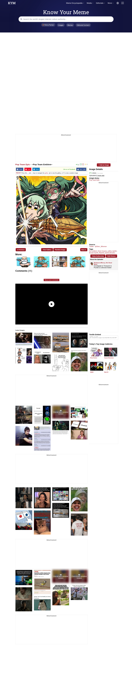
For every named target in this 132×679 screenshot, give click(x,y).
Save (28, 169)
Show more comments (51, 280)
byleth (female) (110, 253)
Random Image (60, 250)
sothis (110, 251)
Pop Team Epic (22, 164)
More (109, 3)
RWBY (92, 372)
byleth (114, 251)
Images (60, 25)
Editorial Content (83, 25)
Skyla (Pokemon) (109, 358)
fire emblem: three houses (98, 251)
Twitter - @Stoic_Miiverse (98, 246)
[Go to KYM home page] (12, 4)
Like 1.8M (82, 169)
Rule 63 (106, 372)
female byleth (93, 253)
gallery (46, 173)
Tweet (37, 169)
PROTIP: (18, 173)
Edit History (111, 256)
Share (20, 169)
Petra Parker (93, 358)
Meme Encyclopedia (74, 3)
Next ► (83, 250)
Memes (70, 25)
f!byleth (101, 253)
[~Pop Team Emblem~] (51, 210)
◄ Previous (21, 250)
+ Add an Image (103, 165)
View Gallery (47, 250)
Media (89, 3)
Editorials (99, 3)
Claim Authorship (98, 256)
